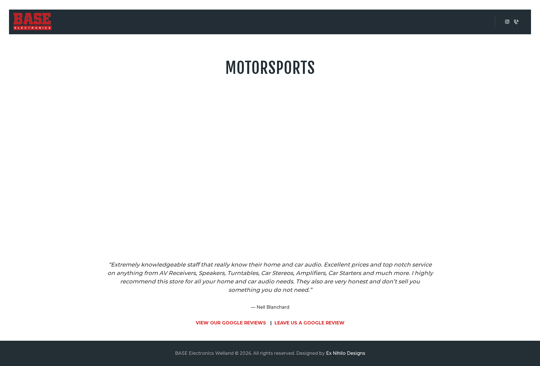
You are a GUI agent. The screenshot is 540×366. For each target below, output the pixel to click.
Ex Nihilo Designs (345, 353)
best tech (412, 106)
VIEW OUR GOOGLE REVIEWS (231, 323)
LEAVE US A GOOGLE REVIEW (309, 323)
